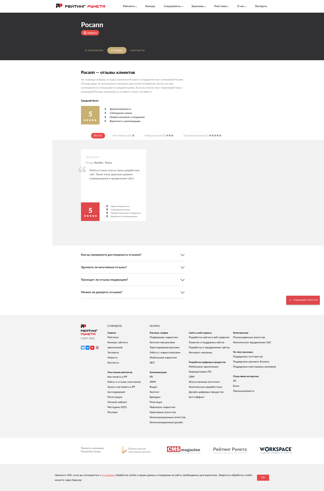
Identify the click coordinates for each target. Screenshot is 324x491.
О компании (94, 50)
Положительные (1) (196, 135)
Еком (236, 386)
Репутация (156, 402)
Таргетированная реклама (164, 347)
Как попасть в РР (117, 377)
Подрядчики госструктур (248, 356)
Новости (112, 357)
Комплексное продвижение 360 (252, 342)
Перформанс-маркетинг (164, 337)
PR (151, 377)
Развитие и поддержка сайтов (206, 342)
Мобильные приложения (203, 367)
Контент (154, 392)
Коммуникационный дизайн (166, 422)
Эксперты (261, 6)
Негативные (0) (122, 135)
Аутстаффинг (196, 397)
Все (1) (98, 135)
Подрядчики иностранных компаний (254, 367)
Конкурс (150, 6)
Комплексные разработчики (205, 387)
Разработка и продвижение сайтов (209, 347)
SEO (152, 362)
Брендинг (155, 397)
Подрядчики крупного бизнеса (251, 361)
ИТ (234, 381)
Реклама (112, 412)
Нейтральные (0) (155, 135)
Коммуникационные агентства (167, 417)
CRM (191, 377)
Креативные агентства (163, 412)
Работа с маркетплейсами (165, 352)
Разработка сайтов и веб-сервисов (209, 337)
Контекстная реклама (162, 342)
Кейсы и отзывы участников (124, 382)
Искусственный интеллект (204, 382)
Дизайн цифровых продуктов (206, 392)
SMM (153, 382)
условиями (108, 475)
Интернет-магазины (200, 352)
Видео (153, 387)
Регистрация (114, 397)
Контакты (137, 50)
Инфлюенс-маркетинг (163, 407)
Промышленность (243, 391)
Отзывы (117, 50)
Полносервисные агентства (249, 337)
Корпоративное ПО (200, 372)
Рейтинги (113, 337)
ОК (263, 477)
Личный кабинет (117, 402)
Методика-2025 (117, 407)
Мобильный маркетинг (163, 357)
